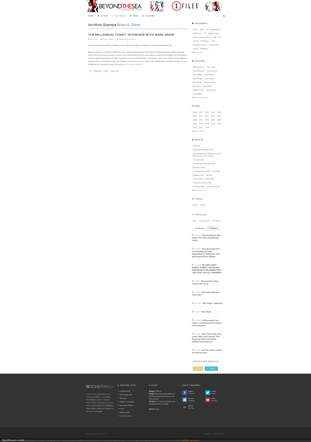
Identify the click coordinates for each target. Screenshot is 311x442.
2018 (195, 112)
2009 (219, 116)
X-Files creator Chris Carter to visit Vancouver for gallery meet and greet (207, 322)
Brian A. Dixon (107, 39)
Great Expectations (200, 45)
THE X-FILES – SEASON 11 (212, 303)
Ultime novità (125, 412)
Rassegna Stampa (126, 405)
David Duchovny (199, 71)
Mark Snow (115, 71)
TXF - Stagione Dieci (213, 30)
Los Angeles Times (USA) (201, 171)
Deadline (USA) (198, 175)
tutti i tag (199, 52)
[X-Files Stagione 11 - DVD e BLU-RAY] (186, 6)
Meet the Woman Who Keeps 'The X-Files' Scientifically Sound (206, 237)
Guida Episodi (125, 391)
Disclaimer (208, 434)
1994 (201, 128)
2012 (201, 116)
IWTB (202, 30)
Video (122, 409)
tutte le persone (202, 97)
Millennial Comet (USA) (127, 39)
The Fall (195, 41)
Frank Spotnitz (212, 71)
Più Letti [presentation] (213, 228)
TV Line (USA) (198, 179)
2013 (195, 116)
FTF (90, 71)
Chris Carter (211, 67)
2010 (213, 116)
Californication (214, 45)
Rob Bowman (211, 90)
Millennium (98, 71)
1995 (195, 128)
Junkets (195, 49)
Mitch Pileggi (197, 82)
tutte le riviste (201, 190)
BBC (215, 37)
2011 (207, 116)
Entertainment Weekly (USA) (203, 150)
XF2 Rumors (205, 41)
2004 (219, 120)
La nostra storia (125, 416)
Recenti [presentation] (201, 228)
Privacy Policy (219, 434)
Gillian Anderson (198, 67)
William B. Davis (198, 90)
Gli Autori (123, 398)
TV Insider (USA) (199, 187)
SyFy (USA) (216, 171)
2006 (207, 120)
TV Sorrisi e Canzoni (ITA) (202, 183)
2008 (195, 120)
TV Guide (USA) (198, 160)
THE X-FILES (206, 312)
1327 (199, 368)
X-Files (106, 71)
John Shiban (207, 86)
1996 (219, 124)
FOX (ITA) (196, 146)
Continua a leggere (134, 64)
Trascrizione (216, 221)
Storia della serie (126, 395)
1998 (207, 124)
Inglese (195, 205)
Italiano (202, 205)
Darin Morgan (198, 79)
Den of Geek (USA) (213, 187)
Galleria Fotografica (127, 402)
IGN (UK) (209, 175)
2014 (219, 112)
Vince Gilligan (197, 75)
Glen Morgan (209, 75)
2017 (201, 112)
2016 (207, 112)
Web (194, 221)
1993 (207, 128)
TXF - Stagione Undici (211, 33)
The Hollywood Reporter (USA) (204, 164)
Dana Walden (197, 94)
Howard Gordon (210, 82)
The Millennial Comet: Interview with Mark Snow (131, 34)
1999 (201, 124)
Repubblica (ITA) (199, 167)
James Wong (209, 79)
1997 (213, 124)
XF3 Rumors (197, 33)
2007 (201, 120)
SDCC (213, 41)
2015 (213, 112)
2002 (195, 124)
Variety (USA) (209, 179)
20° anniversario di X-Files (202, 37)
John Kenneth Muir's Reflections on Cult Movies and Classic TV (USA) (207, 155)
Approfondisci (194, 440)
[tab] (200, 228)
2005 (213, 120)
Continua (185, 440)
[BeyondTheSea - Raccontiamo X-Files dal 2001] (114, 6)
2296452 (212, 368)
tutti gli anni (200, 131)
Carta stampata (204, 221)
